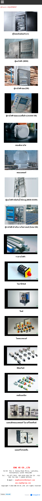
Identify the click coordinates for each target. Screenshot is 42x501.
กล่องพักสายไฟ (20, 145)
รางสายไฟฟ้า (21, 257)
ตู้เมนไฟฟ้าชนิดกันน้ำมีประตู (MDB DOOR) (21, 200)
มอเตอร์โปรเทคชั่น (21, 450)
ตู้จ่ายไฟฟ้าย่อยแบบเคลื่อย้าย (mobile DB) (21, 116)
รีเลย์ (21, 311)
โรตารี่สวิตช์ (21, 284)
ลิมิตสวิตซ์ (20, 368)
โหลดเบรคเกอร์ (21, 338)
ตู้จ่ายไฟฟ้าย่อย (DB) (21, 88)
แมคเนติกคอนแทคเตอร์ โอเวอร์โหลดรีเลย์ (21, 423)
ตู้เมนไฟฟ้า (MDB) (21, 61)
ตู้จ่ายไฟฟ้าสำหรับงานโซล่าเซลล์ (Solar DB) (21, 227)
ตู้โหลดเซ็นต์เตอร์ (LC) (20, 34)
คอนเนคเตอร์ (21, 172)
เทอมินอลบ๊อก (21, 395)
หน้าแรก (3, 7)
